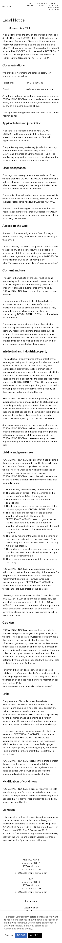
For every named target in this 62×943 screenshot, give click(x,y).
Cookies (31, 911)
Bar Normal (30, 4)
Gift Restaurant (53, 4)
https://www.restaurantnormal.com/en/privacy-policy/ (30, 263)
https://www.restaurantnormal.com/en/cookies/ (27, 687)
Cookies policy (12, 929)
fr (10, 6)
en (13, 6)
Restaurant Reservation (54, 8)
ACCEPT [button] (35, 935)
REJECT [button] (21, 935)
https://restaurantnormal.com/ (18, 48)
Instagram (31, 901)
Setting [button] (9, 935)
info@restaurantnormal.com (39, 89)
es (7, 6)
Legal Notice (31, 908)
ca (3, 6)
